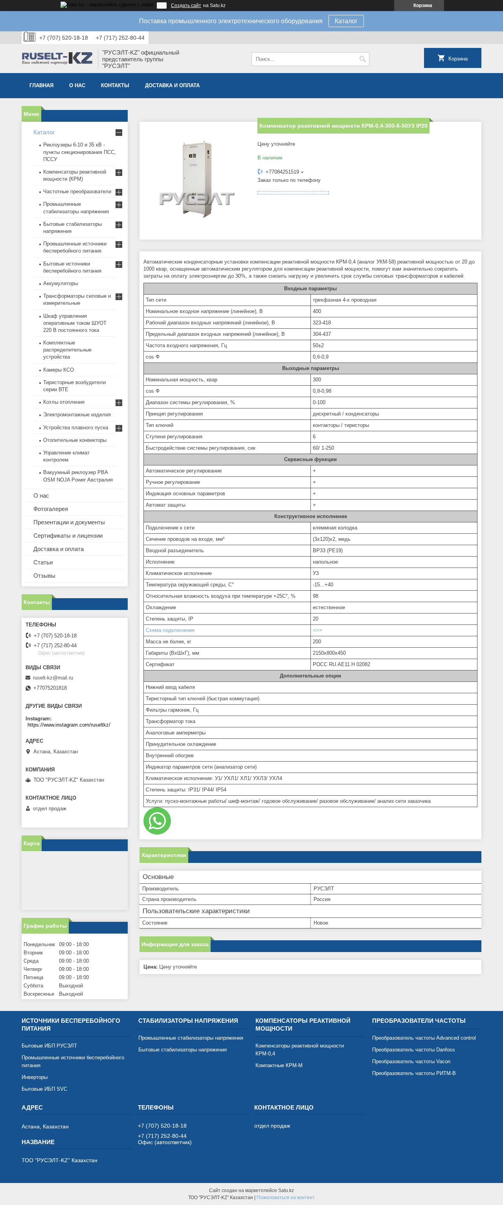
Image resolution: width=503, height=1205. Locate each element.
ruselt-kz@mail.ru (53, 678)
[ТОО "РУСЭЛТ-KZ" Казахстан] (57, 59)
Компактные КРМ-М (279, 1065)
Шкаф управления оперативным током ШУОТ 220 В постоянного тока (74, 323)
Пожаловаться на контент (286, 1197)
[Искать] (362, 59)
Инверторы (35, 1077)
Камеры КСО (58, 370)
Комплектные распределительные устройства (67, 350)
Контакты (115, 85)
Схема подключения (170, 630)
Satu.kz (286, 1190)
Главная (41, 85)
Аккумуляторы (60, 283)
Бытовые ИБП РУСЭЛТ (49, 1046)
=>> (317, 630)
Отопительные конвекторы (74, 440)
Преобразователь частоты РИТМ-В (414, 1073)
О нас (77, 85)
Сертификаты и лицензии (68, 535)
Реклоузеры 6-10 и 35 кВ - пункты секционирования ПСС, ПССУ (79, 152)
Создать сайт (186, 5)
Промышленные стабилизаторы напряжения (190, 1038)
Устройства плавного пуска (75, 427)
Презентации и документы (69, 522)
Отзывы (44, 575)
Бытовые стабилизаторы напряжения (182, 1050)
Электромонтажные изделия (77, 415)
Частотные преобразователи (77, 191)
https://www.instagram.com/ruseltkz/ (69, 725)
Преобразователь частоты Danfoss (413, 1050)
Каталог (346, 21)
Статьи (43, 562)
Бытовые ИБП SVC (44, 1089)
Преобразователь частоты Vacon (411, 1061)
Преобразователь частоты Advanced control (424, 1038)
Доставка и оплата (172, 85)
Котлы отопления (63, 402)
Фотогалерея (50, 508)
